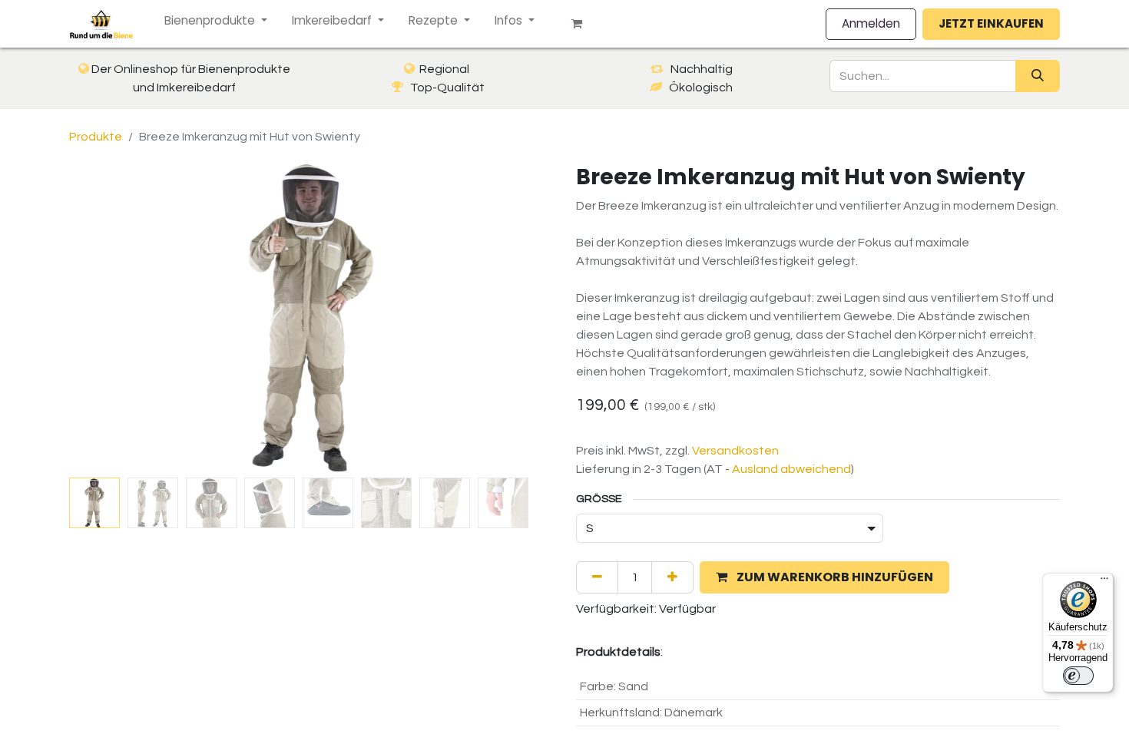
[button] (105, 318)
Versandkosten (735, 451)
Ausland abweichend (791, 469)
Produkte (95, 137)
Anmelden (871, 23)
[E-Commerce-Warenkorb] (583, 24)
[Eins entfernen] (597, 577)
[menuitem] (216, 21)
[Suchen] (1037, 76)
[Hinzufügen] (672, 577)
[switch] (1078, 675)
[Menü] (1104, 582)
